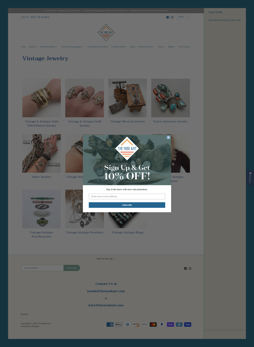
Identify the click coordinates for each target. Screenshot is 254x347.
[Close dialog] (168, 137)
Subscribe (127, 205)
